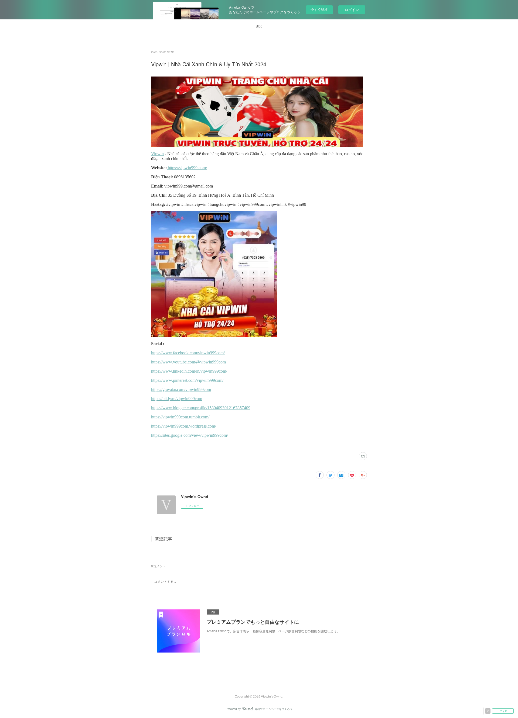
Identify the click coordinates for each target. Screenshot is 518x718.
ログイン (352, 9)
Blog (259, 26)
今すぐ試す (319, 9)
